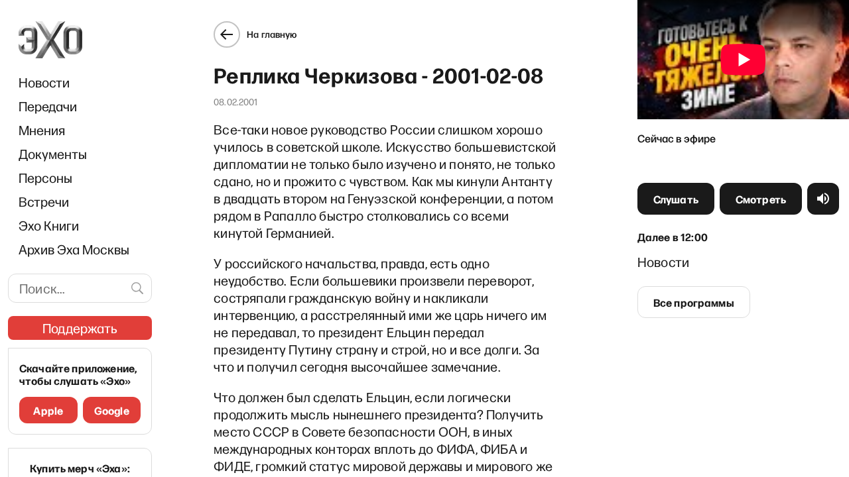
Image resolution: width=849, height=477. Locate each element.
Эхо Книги (49, 225)
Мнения (42, 129)
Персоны (45, 177)
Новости (44, 82)
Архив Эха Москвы (74, 249)
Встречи (44, 201)
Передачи (48, 106)
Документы (53, 153)
